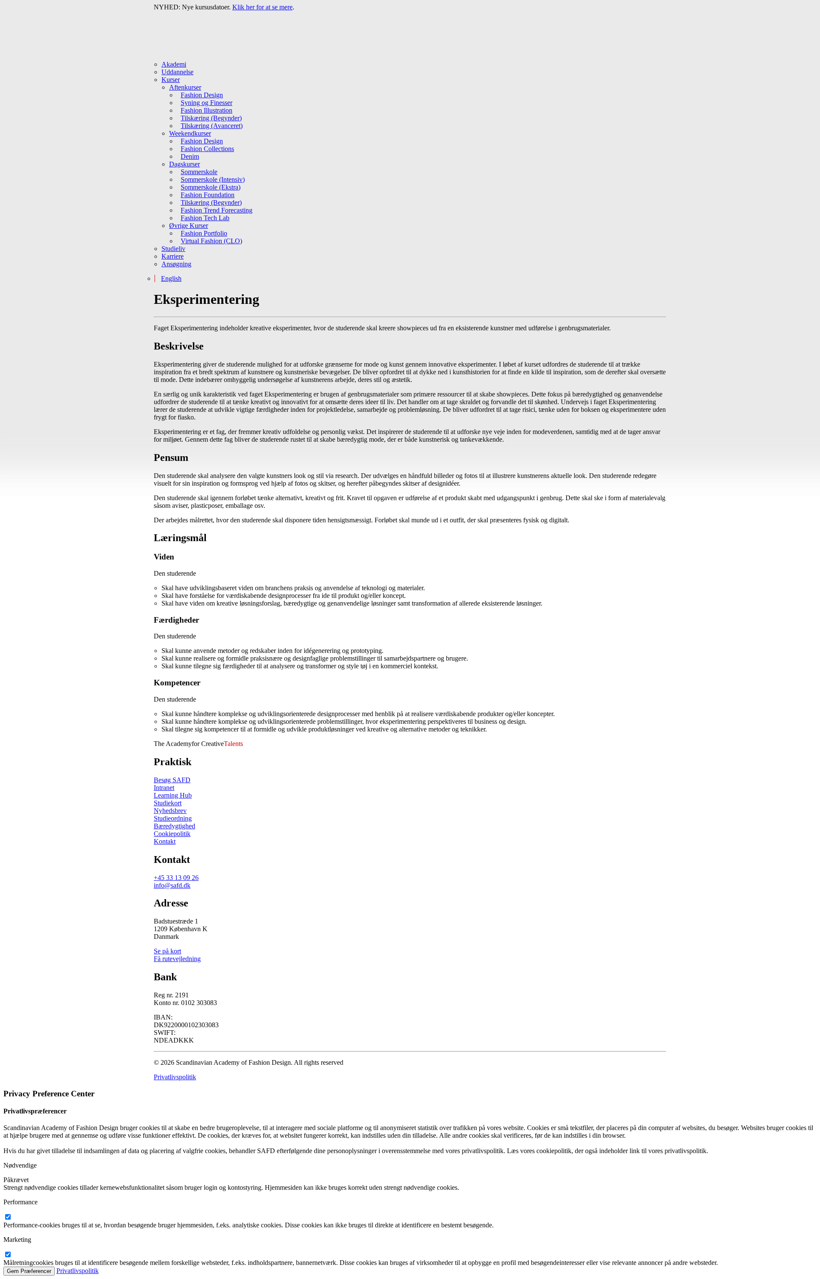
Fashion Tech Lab (205, 217)
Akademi (173, 64)
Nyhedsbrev (170, 810)
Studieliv (173, 248)
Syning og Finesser (206, 102)
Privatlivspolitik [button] (175, 1077)
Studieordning (173, 818)
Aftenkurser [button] (185, 87)
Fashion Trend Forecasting (216, 210)
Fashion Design (202, 95)
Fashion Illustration (206, 110)
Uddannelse (177, 72)
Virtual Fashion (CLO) (211, 241)
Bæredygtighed (174, 826)
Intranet (164, 787)
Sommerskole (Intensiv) (213, 179)
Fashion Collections (207, 148)
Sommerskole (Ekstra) (210, 187)
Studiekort (168, 803)
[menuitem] (413, 64)
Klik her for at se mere (262, 7)
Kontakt (165, 841)
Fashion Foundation (207, 194)
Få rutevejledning (177, 958)
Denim (190, 156)
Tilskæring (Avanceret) (212, 125)
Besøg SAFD (172, 780)
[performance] (7, 1217)
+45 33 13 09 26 (176, 877)
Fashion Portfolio (204, 233)
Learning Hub (173, 795)
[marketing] (7, 1255)
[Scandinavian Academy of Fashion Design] (410, 32)
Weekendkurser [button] (190, 133)
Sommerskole (199, 171)
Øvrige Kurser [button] (188, 225)
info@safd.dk (172, 885)
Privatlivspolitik (77, 1270)
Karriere (172, 256)
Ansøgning (176, 264)
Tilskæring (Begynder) (211, 118)
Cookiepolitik (172, 833)
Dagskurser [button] (184, 164)
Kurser (170, 79)
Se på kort (167, 951)
